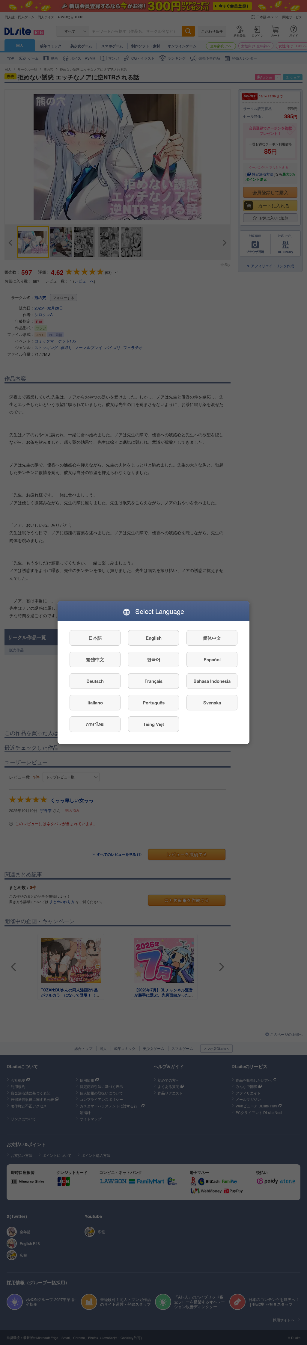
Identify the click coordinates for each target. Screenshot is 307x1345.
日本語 (95, 638)
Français (153, 681)
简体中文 (212, 638)
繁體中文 (95, 659)
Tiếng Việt (153, 724)
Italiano (95, 702)
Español (212, 659)
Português (154, 702)
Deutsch (95, 681)
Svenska (212, 702)
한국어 (153, 659)
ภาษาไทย (95, 724)
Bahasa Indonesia (212, 681)
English (154, 638)
